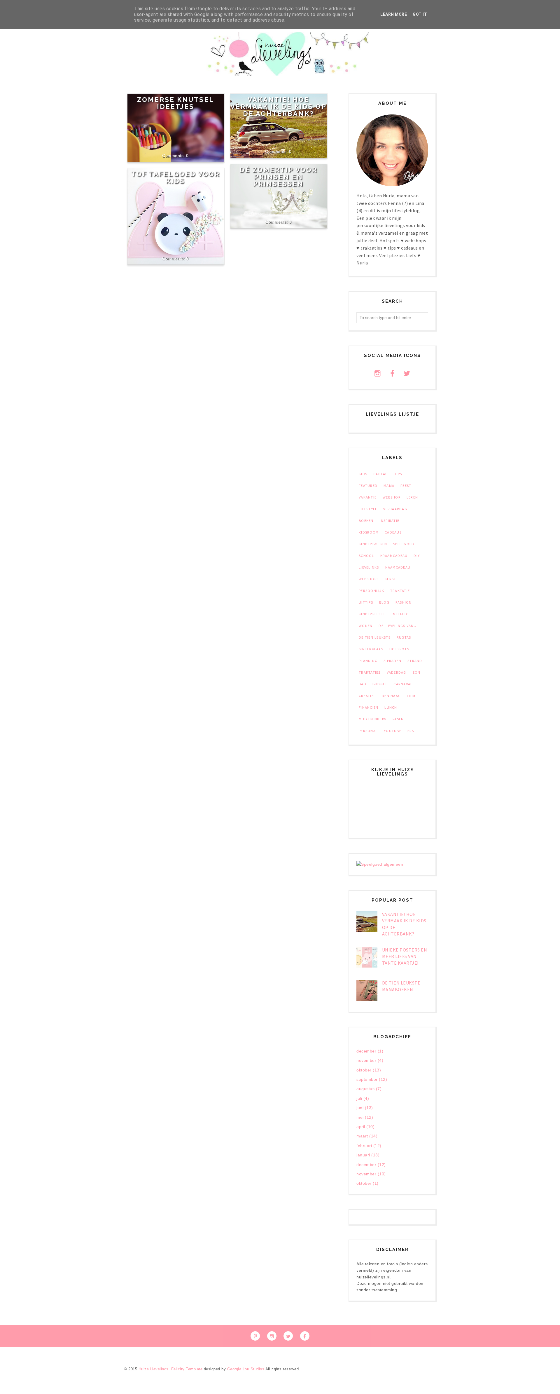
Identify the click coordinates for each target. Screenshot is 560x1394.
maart (362, 1136)
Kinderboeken (373, 544)
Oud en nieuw (372, 719)
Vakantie (368, 497)
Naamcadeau (398, 567)
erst (411, 731)
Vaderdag (396, 672)
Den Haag (391, 695)
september (367, 1079)
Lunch (390, 707)
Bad (362, 684)
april (360, 1126)
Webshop (391, 497)
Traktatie (400, 590)
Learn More (393, 14)
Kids (363, 474)
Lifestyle (368, 509)
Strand (414, 660)
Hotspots (399, 649)
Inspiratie (390, 520)
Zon (416, 672)
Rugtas (404, 637)
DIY (417, 555)
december (366, 1051)
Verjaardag (395, 509)
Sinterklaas (371, 649)
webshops (369, 579)
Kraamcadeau (394, 555)
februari (364, 1145)
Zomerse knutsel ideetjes (175, 103)
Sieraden (392, 660)
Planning (368, 660)
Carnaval (402, 684)
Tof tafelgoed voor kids (175, 177)
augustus (365, 1088)
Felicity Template (187, 1369)
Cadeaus (393, 532)
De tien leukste (375, 637)
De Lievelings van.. (397, 625)
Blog (384, 602)
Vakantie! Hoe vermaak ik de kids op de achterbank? (278, 106)
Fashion (404, 602)
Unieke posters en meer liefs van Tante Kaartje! (404, 956)
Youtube (392, 731)
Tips (398, 474)
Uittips (366, 602)
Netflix (400, 614)
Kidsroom (369, 532)
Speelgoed (403, 544)
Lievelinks (369, 567)
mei (360, 1117)
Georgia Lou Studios (246, 1369)
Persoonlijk (371, 590)
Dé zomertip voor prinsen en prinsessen (278, 177)
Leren (412, 497)
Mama (389, 485)
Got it (420, 14)
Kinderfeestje (373, 614)
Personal (368, 731)
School (366, 555)
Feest (405, 485)
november (366, 1060)
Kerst (390, 579)
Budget (380, 684)
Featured (368, 485)
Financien (368, 707)
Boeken (366, 520)
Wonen (365, 625)
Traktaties (370, 672)
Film (411, 695)
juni (359, 1107)
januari (363, 1155)
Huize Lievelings (154, 1369)
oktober (364, 1070)
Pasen (398, 719)
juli (359, 1098)
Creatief (367, 695)
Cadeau (380, 474)
